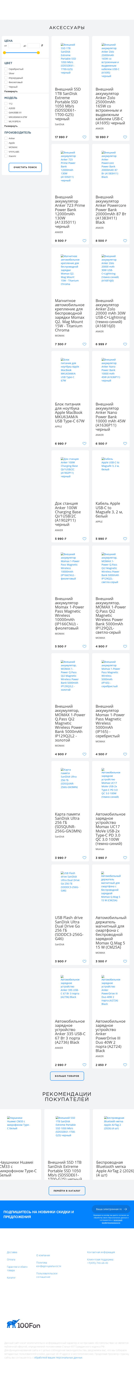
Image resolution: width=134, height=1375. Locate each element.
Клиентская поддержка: (100, 1261)
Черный (13, 86)
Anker (12, 138)
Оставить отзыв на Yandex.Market (71, 1297)
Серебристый (16, 69)
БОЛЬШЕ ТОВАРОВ (67, 1076)
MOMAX (13, 147)
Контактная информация (101, 1252)
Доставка (12, 1252)
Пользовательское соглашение (47, 1275)
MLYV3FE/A (15, 121)
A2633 (12, 108)
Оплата (11, 1259)
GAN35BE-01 (15, 112)
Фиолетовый (16, 82)
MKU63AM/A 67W (18, 117)
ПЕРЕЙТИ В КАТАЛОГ (67, 1191)
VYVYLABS (14, 151)
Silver (11, 73)
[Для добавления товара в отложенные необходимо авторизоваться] (84, 137)
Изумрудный (16, 77)
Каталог (11, 1277)
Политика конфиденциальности (48, 1264)
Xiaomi (12, 156)
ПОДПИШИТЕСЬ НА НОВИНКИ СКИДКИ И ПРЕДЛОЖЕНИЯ (38, 1214)
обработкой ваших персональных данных (58, 1357)
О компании (43, 1255)
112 (10, 103)
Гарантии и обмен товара (17, 1268)
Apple (12, 142)
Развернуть (11, 91)
